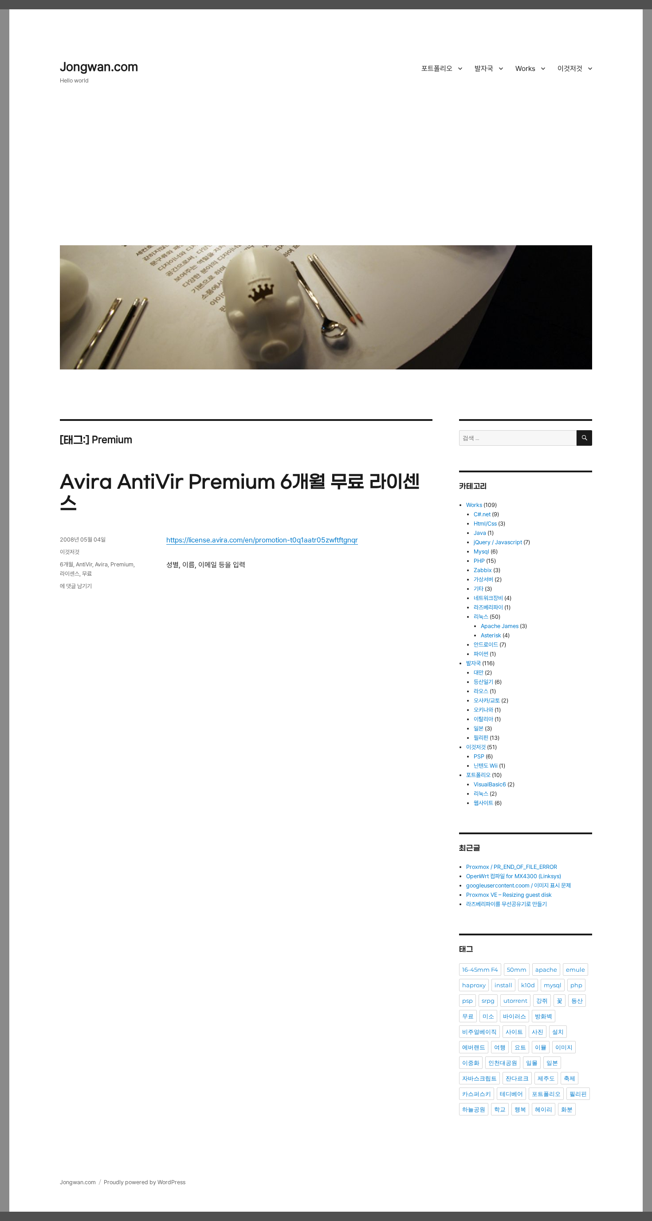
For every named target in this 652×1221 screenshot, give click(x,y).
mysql (553, 985)
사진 (537, 1031)
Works (525, 68)
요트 (520, 1047)
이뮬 (540, 1047)
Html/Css (485, 523)
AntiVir (84, 564)
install (503, 985)
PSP (479, 756)
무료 (87, 573)
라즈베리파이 (488, 607)
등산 (577, 1000)
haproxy (474, 985)
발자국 (484, 68)
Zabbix (483, 570)
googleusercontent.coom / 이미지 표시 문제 (518, 885)
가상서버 (483, 579)
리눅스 (481, 616)
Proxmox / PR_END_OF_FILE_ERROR (511, 867)
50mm (516, 969)
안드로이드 (486, 644)
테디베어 (511, 1093)
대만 (478, 672)
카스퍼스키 (476, 1093)
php (576, 985)
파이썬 (481, 654)
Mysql (481, 551)
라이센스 (69, 573)
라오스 (481, 691)
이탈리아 (483, 719)
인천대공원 (502, 1062)
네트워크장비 (488, 598)
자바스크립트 (479, 1078)
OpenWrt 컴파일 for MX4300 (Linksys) (513, 876)
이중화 (470, 1062)
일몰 (532, 1062)
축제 (569, 1078)
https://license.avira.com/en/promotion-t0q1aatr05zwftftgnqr (262, 540)
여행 (500, 1047)
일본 (478, 728)
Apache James (499, 626)
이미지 (564, 1047)
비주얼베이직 (479, 1031)
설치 (558, 1031)
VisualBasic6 (490, 784)
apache (546, 969)
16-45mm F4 (480, 969)
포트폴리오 (436, 68)
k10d (528, 985)
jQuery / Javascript (498, 542)
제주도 (546, 1078)
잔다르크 (517, 1078)
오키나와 (483, 710)
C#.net (482, 514)
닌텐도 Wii (486, 765)
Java (480, 533)
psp (467, 1000)
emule (575, 969)
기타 (478, 588)
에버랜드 (473, 1047)
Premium (122, 564)
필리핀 (481, 737)
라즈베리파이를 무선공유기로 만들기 (506, 904)
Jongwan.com (99, 66)
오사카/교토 (487, 700)
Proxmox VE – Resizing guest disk (509, 894)
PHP (479, 560)
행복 (520, 1109)
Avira (101, 564)
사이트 (514, 1031)
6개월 (66, 564)
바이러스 (514, 1016)
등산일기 (483, 682)
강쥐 (542, 1000)
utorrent (515, 1000)
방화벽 (543, 1016)
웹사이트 (483, 803)
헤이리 (543, 1109)
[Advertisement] (328, 172)
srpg (488, 1000)
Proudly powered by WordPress (144, 1182)
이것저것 (570, 68)
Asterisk (491, 635)
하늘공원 (473, 1109)
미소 (488, 1016)
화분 (567, 1109)
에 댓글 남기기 (76, 586)
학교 (500, 1109)
